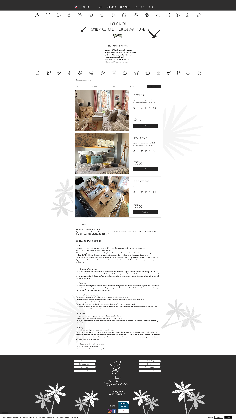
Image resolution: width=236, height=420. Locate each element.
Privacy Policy (74, 417)
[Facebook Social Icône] (114, 411)
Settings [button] (210, 417)
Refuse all (219, 417)
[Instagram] (110, 411)
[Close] (234, 417)
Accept (228, 417)
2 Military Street (117, 391)
